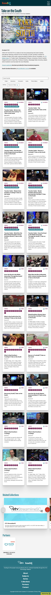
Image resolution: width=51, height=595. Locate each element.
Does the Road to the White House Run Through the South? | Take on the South (13, 276)
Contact (25, 587)
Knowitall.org (6, 3)
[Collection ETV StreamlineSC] (25, 509)
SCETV (21, 562)
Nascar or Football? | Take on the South (36, 356)
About (25, 573)
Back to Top (45, 593)
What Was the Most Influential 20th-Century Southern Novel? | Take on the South (37, 276)
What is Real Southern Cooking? (10, 432)
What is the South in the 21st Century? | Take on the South (12, 317)
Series (25, 579)
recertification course (23, 68)
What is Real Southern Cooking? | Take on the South (12, 356)
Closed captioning (7, 65)
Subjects (25, 576)
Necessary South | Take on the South (13, 394)
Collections (25, 582)
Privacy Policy (37, 591)
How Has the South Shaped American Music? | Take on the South (37, 395)
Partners (25, 5)
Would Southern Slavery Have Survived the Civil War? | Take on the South (37, 316)
